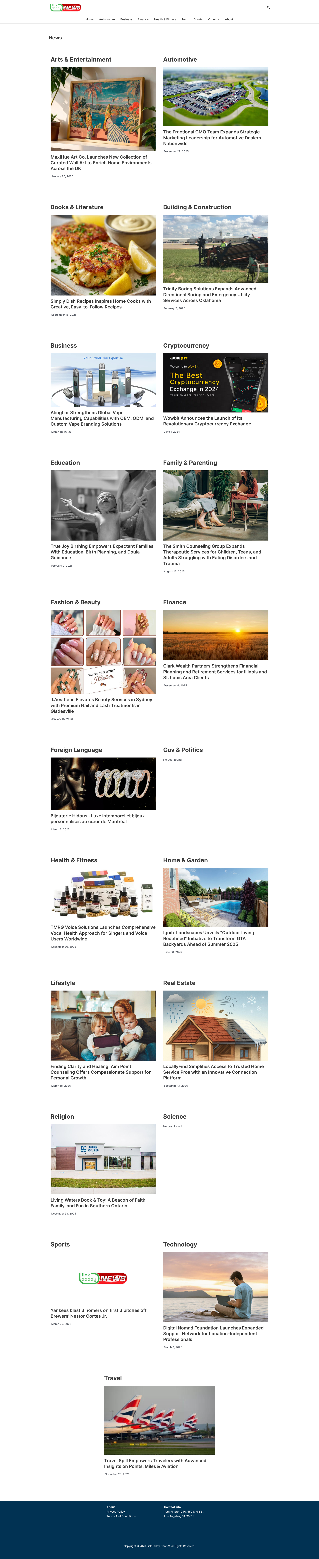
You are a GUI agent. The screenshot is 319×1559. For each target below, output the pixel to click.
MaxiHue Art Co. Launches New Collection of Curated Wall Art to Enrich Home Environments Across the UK (101, 162)
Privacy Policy (116, 1511)
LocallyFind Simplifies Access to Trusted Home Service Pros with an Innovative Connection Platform (213, 1072)
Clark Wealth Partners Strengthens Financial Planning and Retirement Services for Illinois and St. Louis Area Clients (215, 671)
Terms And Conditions (121, 1516)
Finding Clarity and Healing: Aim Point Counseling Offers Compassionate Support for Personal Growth (101, 1072)
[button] (268, 8)
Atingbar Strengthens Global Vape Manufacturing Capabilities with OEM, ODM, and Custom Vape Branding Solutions (102, 418)
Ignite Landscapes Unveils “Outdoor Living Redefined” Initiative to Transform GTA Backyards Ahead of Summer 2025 (208, 938)
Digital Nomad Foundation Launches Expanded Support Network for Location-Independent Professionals (213, 1333)
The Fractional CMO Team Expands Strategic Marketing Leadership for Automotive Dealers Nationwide (212, 137)
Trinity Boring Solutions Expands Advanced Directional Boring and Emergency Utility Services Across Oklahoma (209, 294)
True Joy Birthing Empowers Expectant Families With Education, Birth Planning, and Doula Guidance (102, 552)
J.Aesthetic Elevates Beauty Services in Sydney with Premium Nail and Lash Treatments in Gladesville (101, 705)
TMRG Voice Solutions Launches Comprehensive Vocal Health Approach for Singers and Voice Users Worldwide (103, 933)
